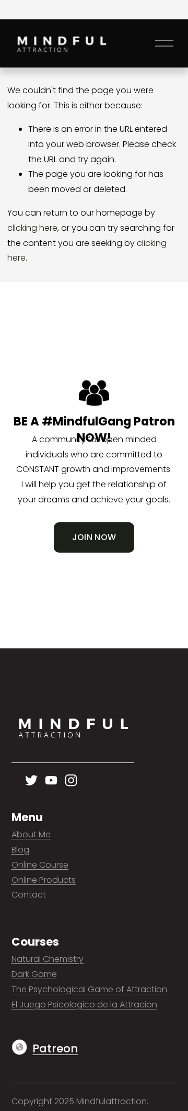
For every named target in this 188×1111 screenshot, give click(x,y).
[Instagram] (71, 780)
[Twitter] (31, 780)
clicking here (32, 228)
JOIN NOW (94, 537)
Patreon (55, 1048)
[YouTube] (51, 780)
